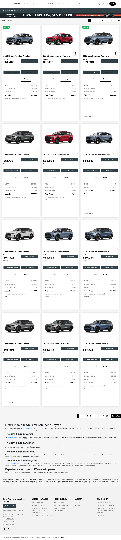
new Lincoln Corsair (13, 437)
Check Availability (29, 61)
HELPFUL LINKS (60, 499)
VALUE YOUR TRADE (38, 502)
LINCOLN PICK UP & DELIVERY (106, 508)
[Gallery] (60, 15)
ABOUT (78, 499)
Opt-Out (57, 537)
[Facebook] (4, 529)
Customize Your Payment (12, 72)
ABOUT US (78, 502)
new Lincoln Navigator (13, 463)
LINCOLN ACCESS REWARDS (105, 505)
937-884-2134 (12, 521)
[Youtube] (8, 529)
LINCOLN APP (101, 515)
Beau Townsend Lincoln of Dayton (11, 537)
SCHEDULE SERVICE (60, 508)
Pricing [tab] (26, 79)
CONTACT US (79, 505)
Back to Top (116, 416)
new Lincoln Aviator (13, 446)
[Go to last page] (119, 20)
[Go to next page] (115, 20)
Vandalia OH (29, 428)
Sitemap (38, 537)
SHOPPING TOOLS (40, 499)
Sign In (112, 3)
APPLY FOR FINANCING (61, 505)
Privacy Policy (24, 537)
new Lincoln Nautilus (13, 454)
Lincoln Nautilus (11, 430)
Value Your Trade (30, 72)
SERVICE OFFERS (59, 511)
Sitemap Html (44, 537)
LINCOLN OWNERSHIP (103, 502)
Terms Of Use (31, 537)
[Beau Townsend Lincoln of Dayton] (13, 4)
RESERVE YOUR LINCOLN (40, 505)
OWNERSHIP (102, 499)
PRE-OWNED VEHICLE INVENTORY (42, 515)
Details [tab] (16, 79)
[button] (36, 53)
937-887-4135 (10, 519)
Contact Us (11, 506)
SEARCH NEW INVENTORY (40, 508)
